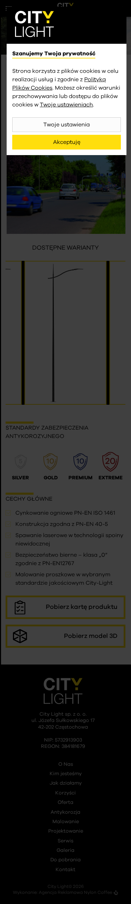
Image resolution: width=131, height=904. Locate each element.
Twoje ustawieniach (66, 104)
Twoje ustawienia (66, 124)
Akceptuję (66, 142)
